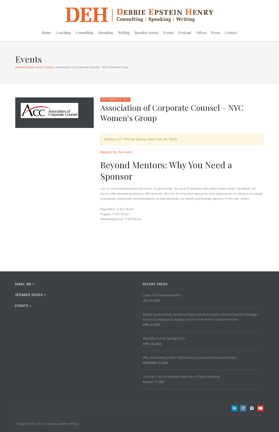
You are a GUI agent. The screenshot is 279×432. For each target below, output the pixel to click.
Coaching (63, 32)
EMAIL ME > (24, 284)
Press (215, 32)
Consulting (85, 32)
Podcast (185, 32)
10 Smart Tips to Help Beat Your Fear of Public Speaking (181, 376)
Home (46, 32)
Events (168, 32)
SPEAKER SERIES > (30, 295)
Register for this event (116, 152)
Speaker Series (146, 32)
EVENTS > (23, 306)
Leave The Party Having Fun (162, 295)
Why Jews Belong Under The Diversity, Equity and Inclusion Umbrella (189, 357)
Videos (201, 32)
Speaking (105, 32)
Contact (231, 32)
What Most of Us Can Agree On (164, 338)
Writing (124, 32)
